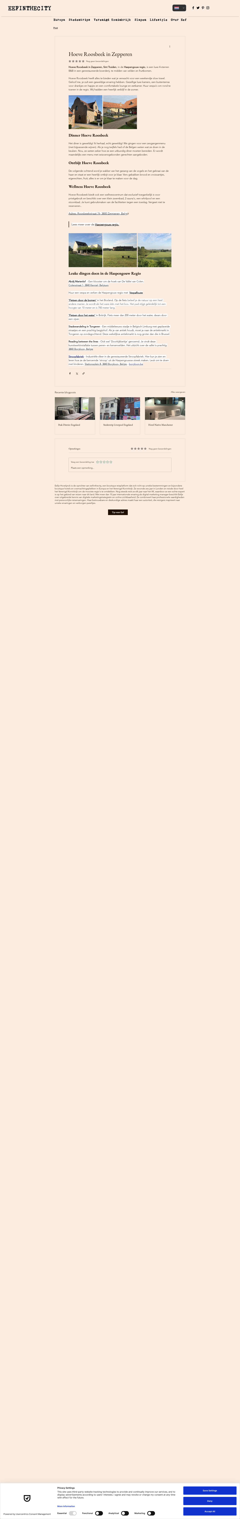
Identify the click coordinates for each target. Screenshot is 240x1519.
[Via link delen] (83, 373)
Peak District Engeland (69, 424)
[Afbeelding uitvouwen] (85, 112)
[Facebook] (193, 8)
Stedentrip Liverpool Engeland (118, 424)
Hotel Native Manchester (160, 424)
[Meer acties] (169, 46)
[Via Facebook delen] (70, 373)
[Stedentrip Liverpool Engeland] (120, 408)
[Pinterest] (203, 8)
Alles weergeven (178, 392)
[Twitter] (198, 8)
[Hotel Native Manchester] (165, 408)
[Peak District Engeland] (75, 408)
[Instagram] (208, 8)
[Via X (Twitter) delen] (76, 373)
